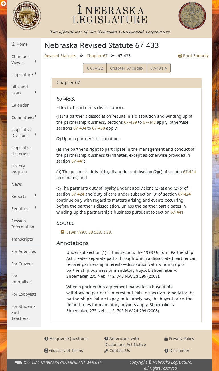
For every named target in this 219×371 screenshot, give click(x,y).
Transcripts (22, 239)
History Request (19, 169)
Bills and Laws (19, 90)
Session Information (22, 223)
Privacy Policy (181, 338)
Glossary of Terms (65, 350)
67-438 (98, 128)
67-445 (149, 122)
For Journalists (21, 279)
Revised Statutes (60, 55)
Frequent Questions (68, 338)
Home (21, 44)
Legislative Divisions (21, 132)
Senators (19, 208)
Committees (22, 117)
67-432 (96, 69)
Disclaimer (179, 350)
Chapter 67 (97, 55)
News (16, 184)
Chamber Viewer (20, 59)
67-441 (77, 161)
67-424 (189, 171)
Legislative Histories (21, 150)
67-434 (157, 69)
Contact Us (119, 350)
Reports (18, 196)
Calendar (20, 105)
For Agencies (23, 251)
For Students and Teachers (23, 312)
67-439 (130, 122)
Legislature (22, 74)
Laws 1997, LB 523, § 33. (89, 232)
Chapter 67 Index (126, 68)
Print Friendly (195, 55)
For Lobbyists (23, 294)
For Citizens (22, 263)
